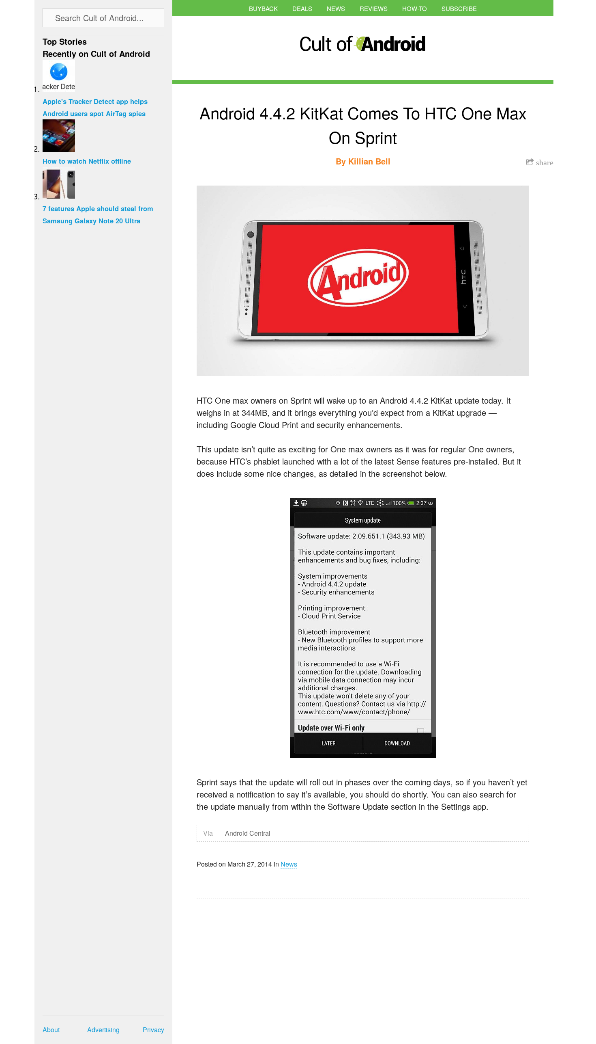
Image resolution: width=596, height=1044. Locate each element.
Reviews (374, 8)
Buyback (263, 8)
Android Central (247, 833)
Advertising (103, 1029)
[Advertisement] (273, 966)
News (336, 8)
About (51, 1029)
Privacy (153, 1029)
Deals (302, 8)
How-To (414, 8)
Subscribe (459, 8)
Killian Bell (369, 161)
